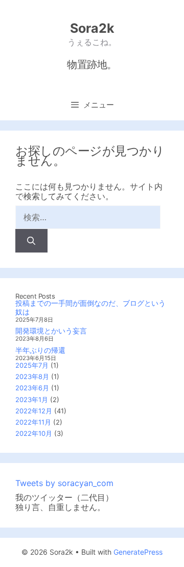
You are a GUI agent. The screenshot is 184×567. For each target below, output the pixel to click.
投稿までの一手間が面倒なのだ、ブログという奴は (90, 307)
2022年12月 (33, 411)
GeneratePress (138, 552)
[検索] (31, 241)
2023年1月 (31, 399)
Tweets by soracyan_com (64, 483)
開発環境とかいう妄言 (51, 330)
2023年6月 (32, 388)
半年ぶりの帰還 (40, 350)
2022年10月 (33, 433)
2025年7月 (32, 365)
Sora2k (92, 28)
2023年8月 (32, 376)
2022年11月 (33, 422)
